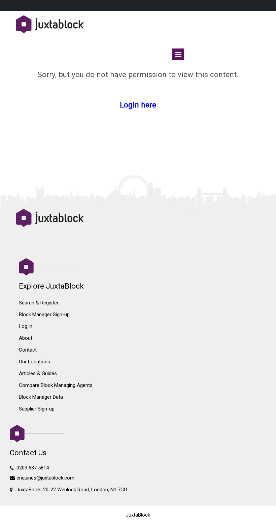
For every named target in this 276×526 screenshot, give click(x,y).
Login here (138, 104)
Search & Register (39, 303)
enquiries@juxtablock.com (45, 478)
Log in (25, 326)
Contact (28, 350)
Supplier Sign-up (37, 409)
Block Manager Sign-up (44, 314)
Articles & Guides (38, 373)
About (25, 338)
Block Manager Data (41, 397)
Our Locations (34, 362)
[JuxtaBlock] (138, 25)
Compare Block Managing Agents (56, 385)
